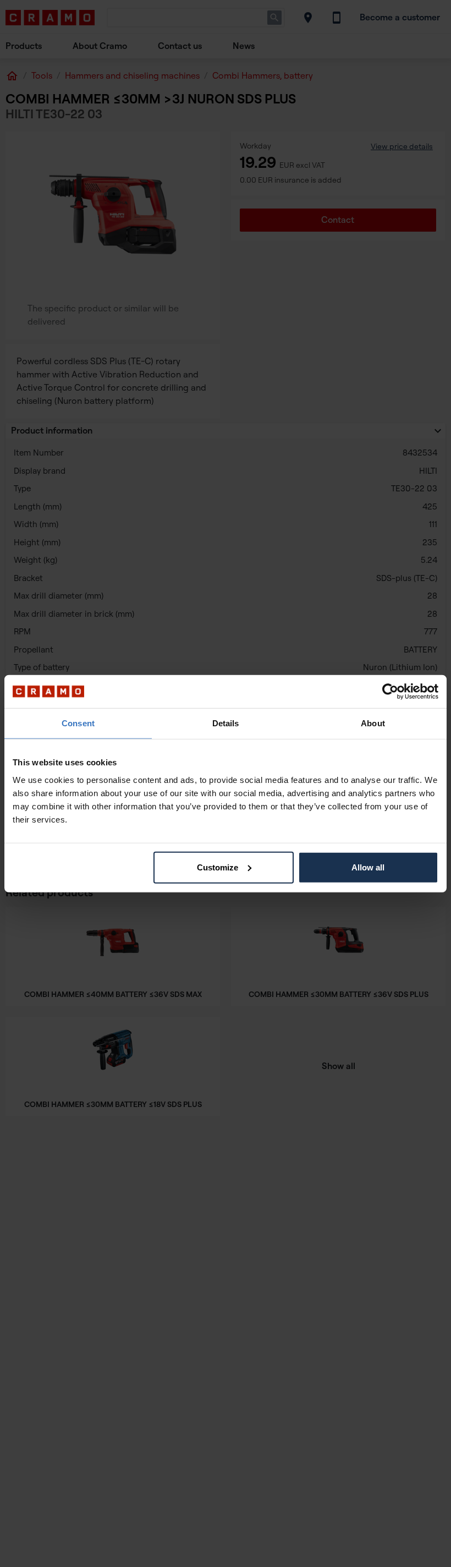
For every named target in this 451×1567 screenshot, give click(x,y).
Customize (217, 867)
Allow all (367, 867)
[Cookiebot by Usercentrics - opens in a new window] (390, 691)
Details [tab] (225, 723)
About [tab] (373, 723)
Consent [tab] (78, 723)
